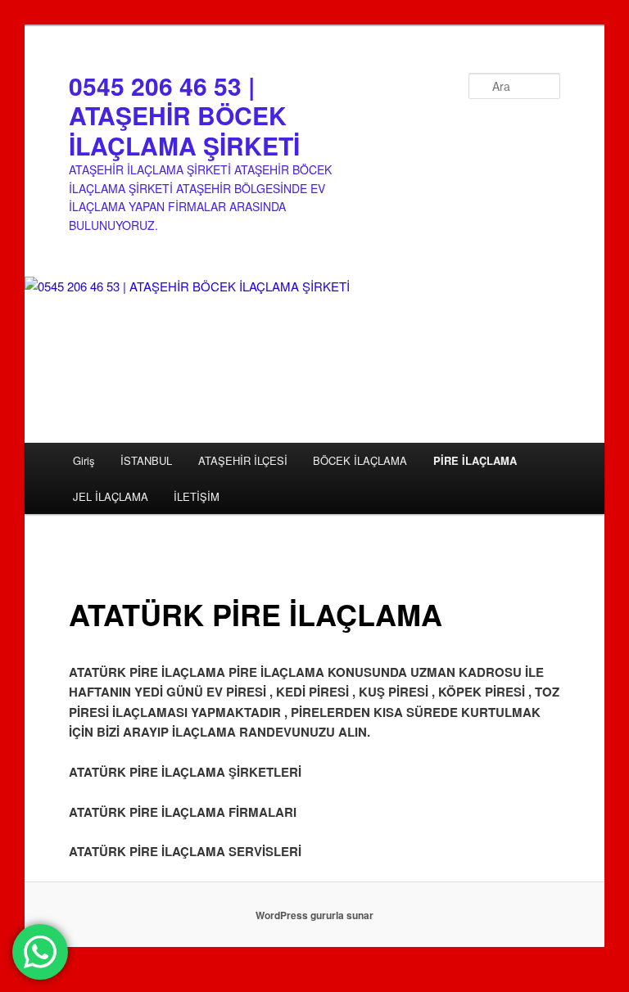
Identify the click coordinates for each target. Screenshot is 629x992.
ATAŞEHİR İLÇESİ (242, 460)
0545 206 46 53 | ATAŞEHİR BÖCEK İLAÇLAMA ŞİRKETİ (184, 115)
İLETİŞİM (196, 496)
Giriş (84, 460)
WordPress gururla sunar (314, 915)
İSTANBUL (146, 460)
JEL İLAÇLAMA (110, 496)
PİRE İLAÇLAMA (475, 460)
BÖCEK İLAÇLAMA (360, 460)
